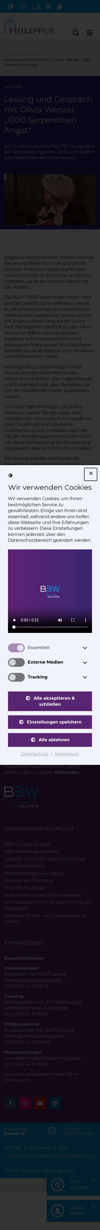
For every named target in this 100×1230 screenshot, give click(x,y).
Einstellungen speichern (54, 722)
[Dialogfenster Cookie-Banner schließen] (90, 474)
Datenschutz (35, 753)
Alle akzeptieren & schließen (54, 701)
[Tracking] (89, 677)
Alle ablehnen (54, 739)
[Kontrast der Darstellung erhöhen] (10, 475)
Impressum (66, 753)
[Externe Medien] (89, 662)
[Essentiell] (89, 647)
